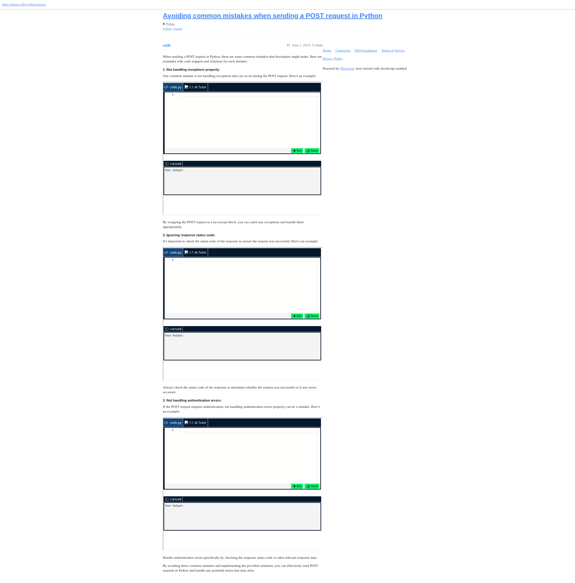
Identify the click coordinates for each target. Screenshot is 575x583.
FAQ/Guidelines (366, 50)
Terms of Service (393, 50)
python (167, 28)
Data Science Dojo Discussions (24, 4)
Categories (343, 50)
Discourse (347, 68)
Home (327, 50)
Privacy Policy (333, 58)
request (178, 28)
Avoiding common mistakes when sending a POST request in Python (272, 15)
